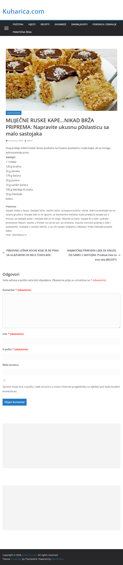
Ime (13, 334)
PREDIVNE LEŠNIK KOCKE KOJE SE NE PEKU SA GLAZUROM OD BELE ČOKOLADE (32, 253)
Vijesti (32, 24)
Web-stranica (11, 365)
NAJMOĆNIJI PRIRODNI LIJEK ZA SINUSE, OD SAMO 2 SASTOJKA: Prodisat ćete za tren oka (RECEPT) (92, 255)
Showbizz (60, 24)
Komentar (17, 290)
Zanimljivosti (79, 24)
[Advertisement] (61, 445)
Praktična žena (22, 32)
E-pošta (15, 349)
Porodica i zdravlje (104, 24)
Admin (30, 140)
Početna (18, 24)
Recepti (45, 24)
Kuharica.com (24, 11)
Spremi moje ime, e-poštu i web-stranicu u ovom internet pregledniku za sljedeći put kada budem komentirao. (61, 389)
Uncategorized (13, 113)
